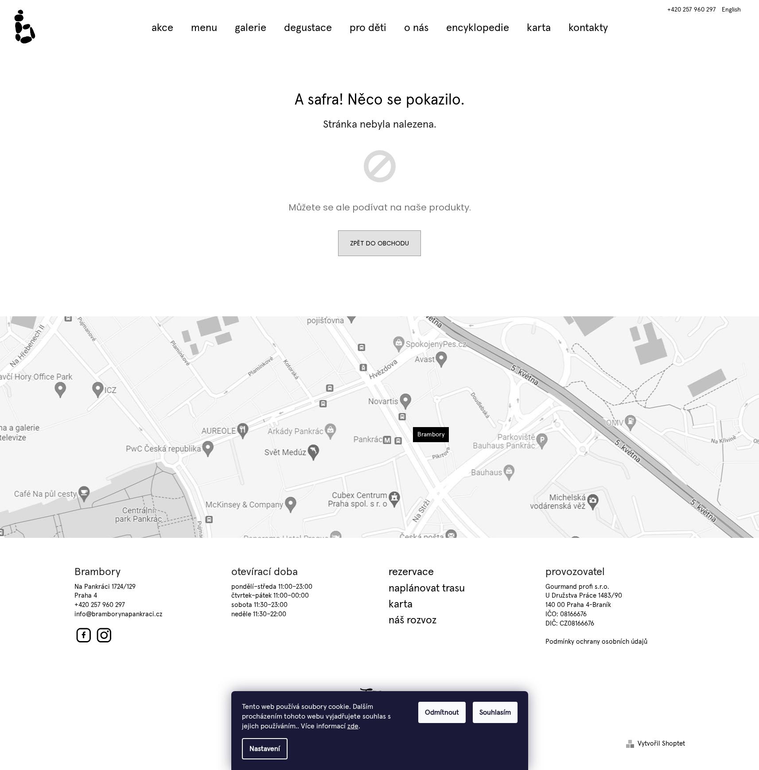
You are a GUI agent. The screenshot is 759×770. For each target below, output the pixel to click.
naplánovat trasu (427, 588)
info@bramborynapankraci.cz (118, 614)
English (731, 10)
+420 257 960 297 (691, 10)
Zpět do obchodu (379, 243)
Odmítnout (442, 712)
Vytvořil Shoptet (661, 743)
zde (352, 726)
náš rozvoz (412, 620)
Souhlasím (495, 712)
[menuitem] (162, 28)
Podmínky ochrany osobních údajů (596, 641)
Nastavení (264, 748)
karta (401, 604)
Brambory (430, 435)
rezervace (411, 572)
